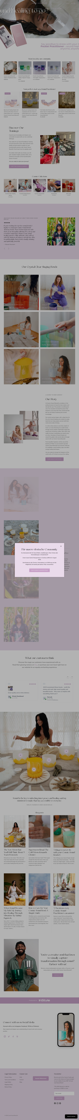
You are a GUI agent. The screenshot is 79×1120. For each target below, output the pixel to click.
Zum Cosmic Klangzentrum (39, 570)
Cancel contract (71, 1116)
